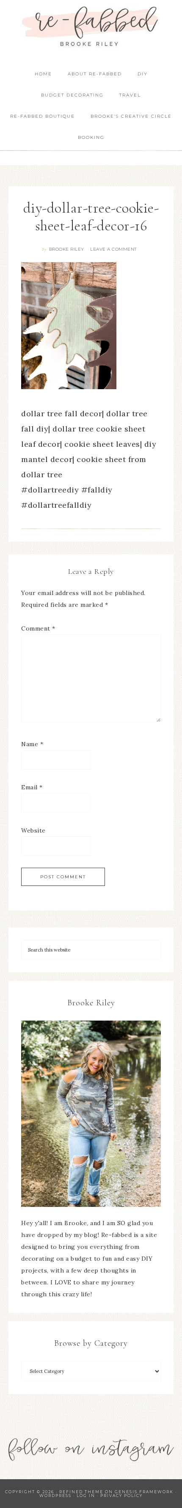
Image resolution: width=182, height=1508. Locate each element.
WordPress (55, 1495)
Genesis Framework (144, 1491)
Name (32, 744)
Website (33, 830)
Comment (38, 628)
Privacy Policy (121, 1495)
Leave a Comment (113, 249)
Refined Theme (81, 1491)
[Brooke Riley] (91, 1114)
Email (32, 787)
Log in (86, 1495)
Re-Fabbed (91, 26)
